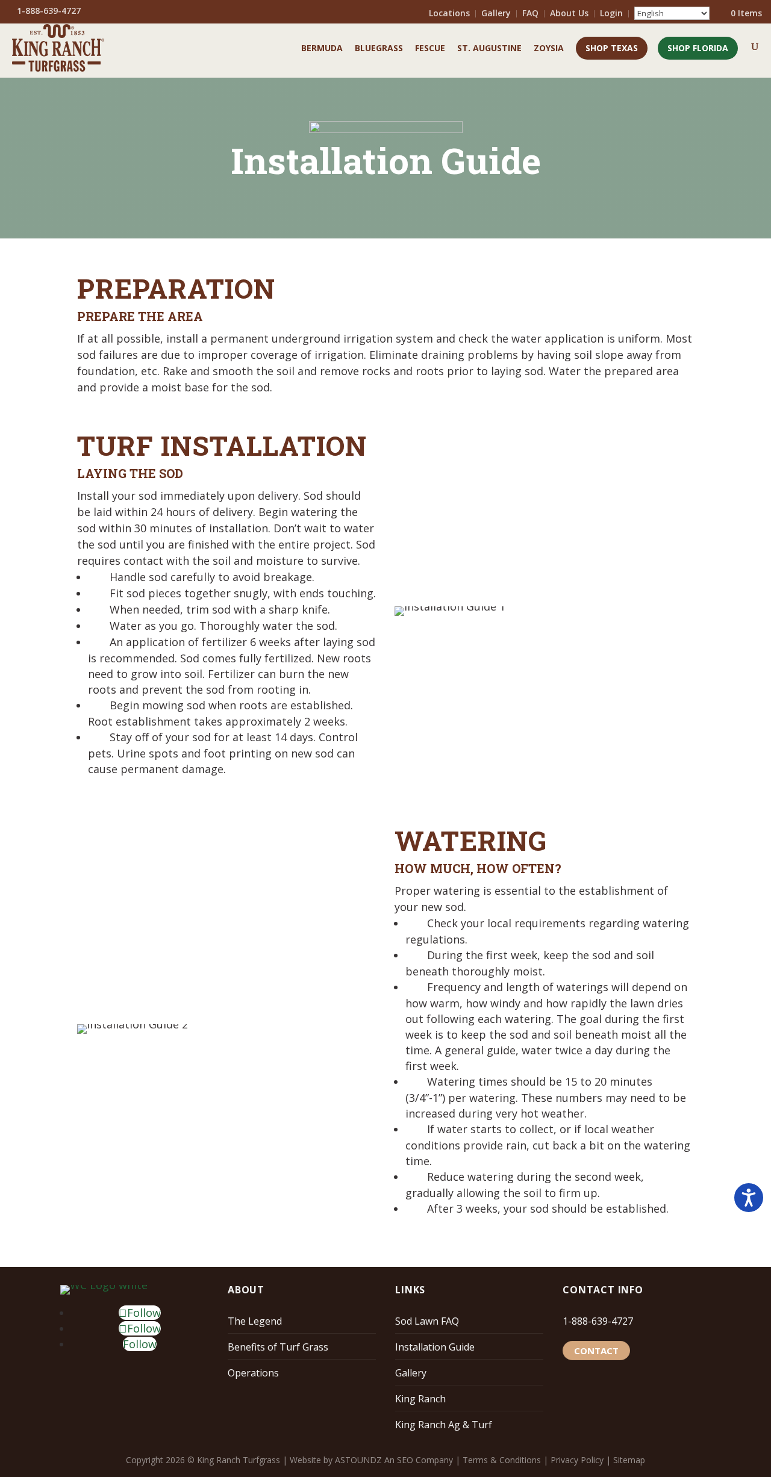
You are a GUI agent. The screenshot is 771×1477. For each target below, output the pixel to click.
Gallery (496, 14)
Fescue (430, 49)
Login (611, 14)
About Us (569, 14)
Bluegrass (379, 49)
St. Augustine (489, 49)
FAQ (530, 14)
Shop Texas (611, 48)
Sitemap (629, 1460)
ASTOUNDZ (358, 1460)
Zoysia (549, 49)
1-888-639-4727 (598, 1321)
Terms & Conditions (502, 1460)
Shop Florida (697, 48)
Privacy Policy (577, 1460)
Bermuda (322, 49)
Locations (449, 14)
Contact (596, 1351)
